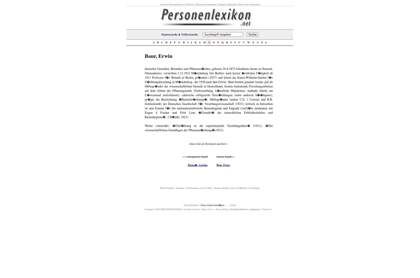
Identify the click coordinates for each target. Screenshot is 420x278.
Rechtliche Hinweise (239, 209)
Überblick (189, 4)
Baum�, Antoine (198, 165)
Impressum (255, 209)
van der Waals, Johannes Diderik (214, 187)
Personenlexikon (191, 205)
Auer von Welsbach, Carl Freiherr (245, 187)
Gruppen (222, 4)
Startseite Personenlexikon (171, 4)
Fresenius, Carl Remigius (187, 187)
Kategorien (232, 4)
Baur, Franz (223, 165)
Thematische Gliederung (206, 4)
